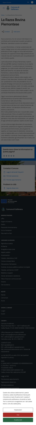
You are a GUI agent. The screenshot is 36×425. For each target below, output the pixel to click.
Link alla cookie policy (14, 404)
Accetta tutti (18, 420)
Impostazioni (18, 410)
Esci (18, 415)
